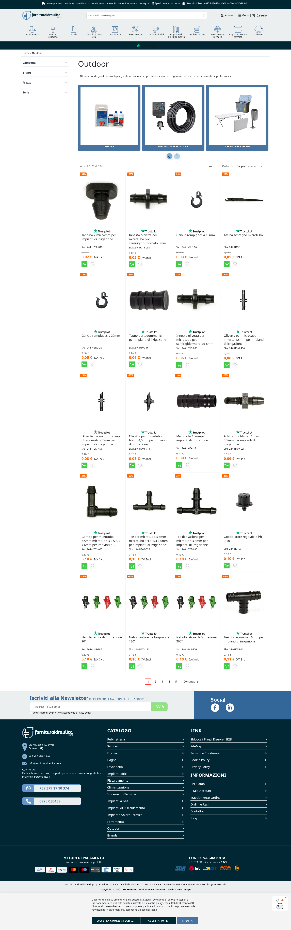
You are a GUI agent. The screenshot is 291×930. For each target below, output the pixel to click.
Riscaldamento (117, 780)
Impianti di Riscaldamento (126, 808)
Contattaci (197, 811)
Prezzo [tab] (27, 82)
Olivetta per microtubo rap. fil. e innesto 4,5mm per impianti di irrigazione (101, 440)
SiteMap (196, 746)
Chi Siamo (197, 784)
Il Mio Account (200, 791)
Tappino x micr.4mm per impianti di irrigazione (99, 237)
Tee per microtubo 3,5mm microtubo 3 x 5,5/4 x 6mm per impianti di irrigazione (148, 541)
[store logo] (53, 15)
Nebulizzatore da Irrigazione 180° (149, 639)
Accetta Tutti (158, 920)
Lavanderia (115, 767)
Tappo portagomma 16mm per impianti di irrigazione (148, 338)
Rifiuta (187, 920)
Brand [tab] (27, 72)
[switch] (280, 907)
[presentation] (169, 156)
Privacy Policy (200, 767)
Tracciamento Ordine (205, 798)
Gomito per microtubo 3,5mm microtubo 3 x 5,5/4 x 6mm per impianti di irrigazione (101, 541)
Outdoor (113, 828)
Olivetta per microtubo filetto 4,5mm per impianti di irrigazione (148, 440)
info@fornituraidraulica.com (45, 763)
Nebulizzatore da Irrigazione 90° (102, 639)
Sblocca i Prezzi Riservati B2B (211, 739)
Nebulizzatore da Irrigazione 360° (196, 639)
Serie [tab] (26, 92)
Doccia (112, 753)
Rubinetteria (116, 739)
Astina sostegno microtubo (243, 235)
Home (26, 53)
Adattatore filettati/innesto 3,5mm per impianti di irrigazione (243, 440)
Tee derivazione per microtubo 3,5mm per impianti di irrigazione (192, 541)
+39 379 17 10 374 (54, 788)
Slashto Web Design (179, 889)
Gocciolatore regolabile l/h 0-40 (243, 539)
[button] (92, 264)
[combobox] (146, 15)
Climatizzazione (118, 787)
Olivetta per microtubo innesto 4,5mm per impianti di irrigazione (244, 340)
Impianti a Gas (117, 801)
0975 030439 (212, 3)
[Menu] (286, 898)
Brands (112, 835)
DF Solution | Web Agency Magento (144, 889)
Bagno (112, 760)
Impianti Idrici (117, 774)
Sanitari (112, 746)
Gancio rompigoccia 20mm (101, 336)
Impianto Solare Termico (124, 815)
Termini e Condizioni (205, 753)
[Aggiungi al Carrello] (84, 264)
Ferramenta (115, 822)
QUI (192, 903)
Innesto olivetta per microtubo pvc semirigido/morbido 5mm (147, 239)
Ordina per (228, 166)
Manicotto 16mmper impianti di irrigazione (192, 438)
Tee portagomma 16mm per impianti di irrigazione (244, 639)
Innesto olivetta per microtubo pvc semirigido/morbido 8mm (194, 340)
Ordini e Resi (199, 804)
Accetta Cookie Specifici (115, 920)
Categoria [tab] (29, 63)
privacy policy (83, 712)
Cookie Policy (199, 760)
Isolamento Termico (121, 794)
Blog (193, 818)
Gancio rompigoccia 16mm (195, 235)
